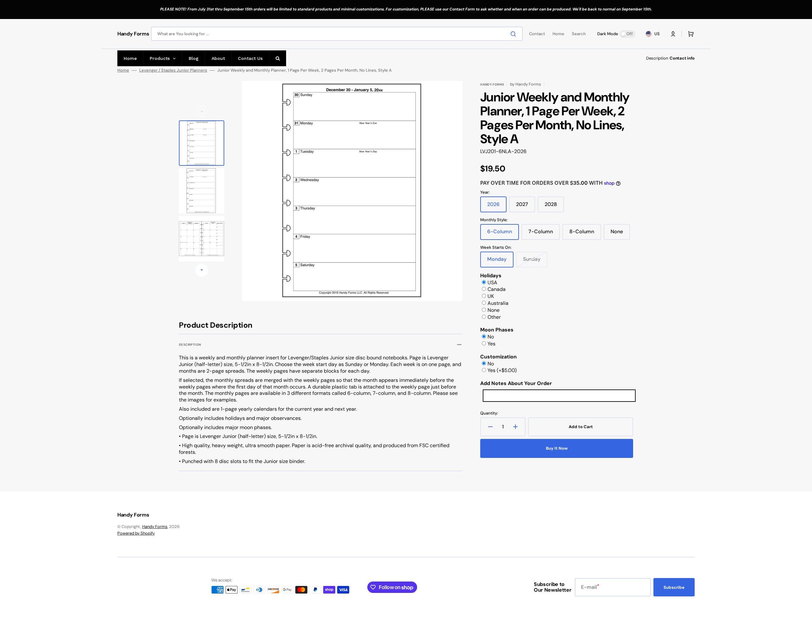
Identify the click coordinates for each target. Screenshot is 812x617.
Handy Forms (154, 526)
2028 (554, 206)
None (620, 234)
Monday (500, 261)
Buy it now (557, 448)
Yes (491, 343)
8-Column (585, 234)
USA (492, 282)
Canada (497, 289)
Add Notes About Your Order (516, 383)
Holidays (490, 275)
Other (494, 317)
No (491, 336)
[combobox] (337, 34)
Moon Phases (497, 329)
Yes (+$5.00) (502, 370)
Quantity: (489, 413)
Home (123, 70)
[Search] (514, 34)
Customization (498, 356)
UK (491, 296)
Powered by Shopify (136, 533)
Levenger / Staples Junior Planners (173, 70)
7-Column (544, 234)
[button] (673, 34)
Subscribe (674, 587)
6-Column (503, 234)
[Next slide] (201, 270)
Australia (498, 303)
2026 (497, 206)
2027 (525, 206)
